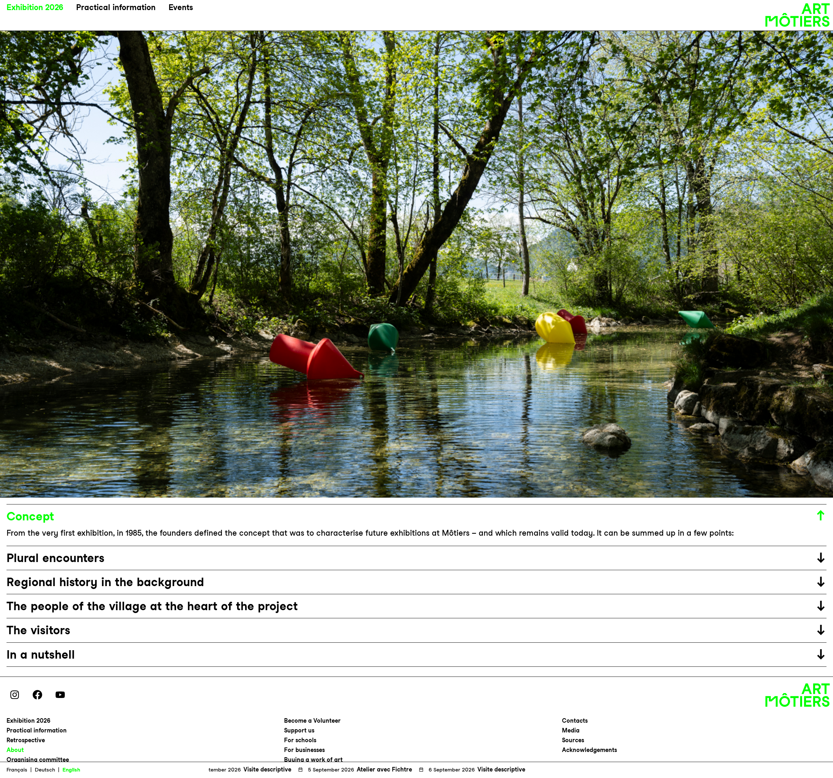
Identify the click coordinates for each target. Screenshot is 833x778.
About (15, 749)
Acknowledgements (589, 749)
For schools (300, 740)
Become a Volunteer (312, 720)
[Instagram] (15, 695)
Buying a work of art (313, 759)
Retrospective (26, 740)
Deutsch (45, 770)
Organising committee (38, 759)
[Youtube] (60, 695)
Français (17, 770)
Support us (299, 730)
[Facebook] (37, 695)
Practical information (116, 7)
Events (181, 7)
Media (571, 730)
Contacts (575, 720)
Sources (573, 740)
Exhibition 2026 (35, 7)
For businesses (304, 749)
